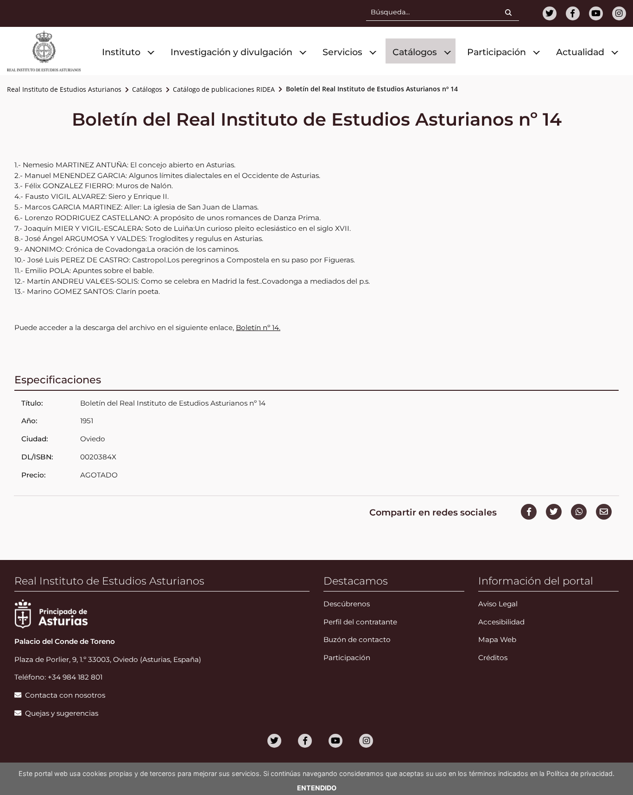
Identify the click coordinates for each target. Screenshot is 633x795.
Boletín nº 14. (258, 327)
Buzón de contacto (357, 639)
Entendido (316, 788)
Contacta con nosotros (65, 695)
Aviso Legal (498, 603)
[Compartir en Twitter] (554, 512)
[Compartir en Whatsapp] (579, 512)
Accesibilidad (501, 621)
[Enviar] (512, 13)
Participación (346, 657)
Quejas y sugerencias (61, 713)
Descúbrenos (346, 603)
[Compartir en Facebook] (529, 512)
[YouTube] (596, 13)
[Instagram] (619, 13)
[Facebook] (573, 13)
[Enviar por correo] (604, 512)
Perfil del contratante (360, 621)
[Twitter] (550, 13)
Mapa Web (497, 639)
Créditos (492, 657)
